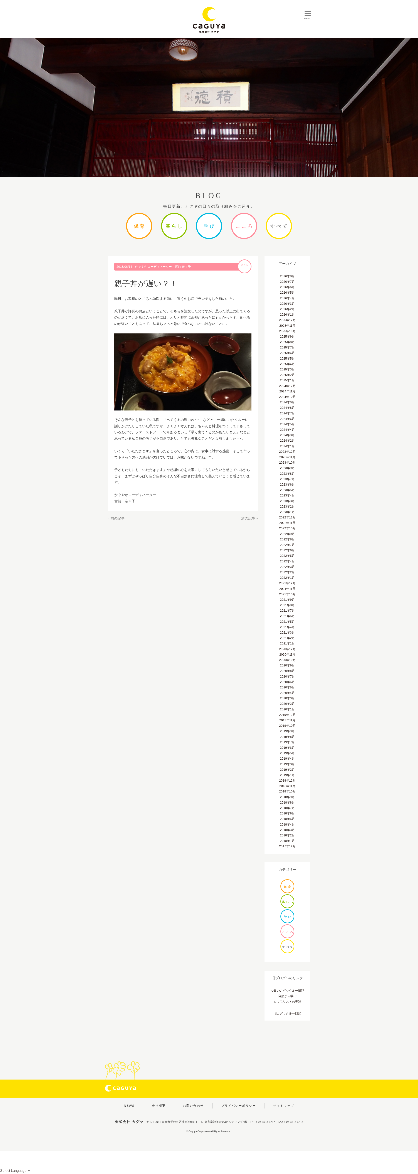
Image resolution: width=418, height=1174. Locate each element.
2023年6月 (287, 484)
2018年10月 (287, 791)
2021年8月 (287, 605)
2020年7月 (287, 676)
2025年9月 (287, 336)
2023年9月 (287, 468)
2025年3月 (287, 369)
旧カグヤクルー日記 (287, 1013)
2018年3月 (287, 830)
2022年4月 (287, 561)
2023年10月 (287, 462)
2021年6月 (287, 616)
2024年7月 (287, 413)
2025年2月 (287, 375)
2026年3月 (287, 303)
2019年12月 (287, 715)
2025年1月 (287, 380)
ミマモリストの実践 (287, 1001)
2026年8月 (287, 276)
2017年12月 (287, 846)
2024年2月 (287, 440)
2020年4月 (287, 693)
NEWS (129, 1105)
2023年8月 (287, 473)
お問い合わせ (193, 1105)
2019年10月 (287, 725)
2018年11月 (287, 786)
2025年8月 (287, 342)
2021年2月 (287, 638)
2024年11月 (287, 391)
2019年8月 (287, 736)
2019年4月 (287, 758)
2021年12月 (287, 583)
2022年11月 (287, 523)
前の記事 (118, 518)
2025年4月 (287, 364)
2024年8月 (287, 407)
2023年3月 (287, 501)
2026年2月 (287, 309)
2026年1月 (287, 314)
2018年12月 (287, 780)
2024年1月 (287, 446)
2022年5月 (287, 555)
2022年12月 (287, 517)
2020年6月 (287, 682)
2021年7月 (287, 610)
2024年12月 (287, 386)
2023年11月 (287, 457)
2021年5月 (287, 621)
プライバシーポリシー (238, 1105)
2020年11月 (287, 654)
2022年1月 (287, 577)
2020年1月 (287, 709)
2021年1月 (287, 643)
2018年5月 (287, 819)
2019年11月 (287, 720)
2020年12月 (287, 649)
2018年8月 (287, 802)
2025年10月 (287, 331)
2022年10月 (287, 528)
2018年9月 (287, 797)
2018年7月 (287, 808)
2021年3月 (287, 632)
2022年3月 (287, 566)
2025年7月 (287, 347)
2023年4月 (287, 495)
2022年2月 (287, 572)
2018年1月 (287, 841)
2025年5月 (287, 358)
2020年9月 (287, 665)
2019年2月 (287, 769)
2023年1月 (287, 512)
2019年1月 (287, 775)
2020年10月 (287, 660)
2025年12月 (287, 320)
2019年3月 (287, 764)
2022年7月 (287, 545)
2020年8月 (287, 671)
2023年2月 (287, 506)
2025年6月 (287, 353)
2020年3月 (287, 698)
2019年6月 (287, 747)
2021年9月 (287, 599)
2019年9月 (287, 731)
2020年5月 (287, 687)
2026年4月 (287, 298)
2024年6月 (287, 418)
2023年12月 (287, 451)
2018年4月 (287, 824)
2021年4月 (287, 627)
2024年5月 (287, 424)
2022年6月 (287, 550)
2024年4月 (287, 429)
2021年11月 (287, 588)
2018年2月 (287, 835)
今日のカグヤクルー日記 (287, 990)
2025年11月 (287, 325)
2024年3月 (287, 435)
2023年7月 (287, 479)
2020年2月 (287, 703)
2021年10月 (287, 594)
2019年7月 (287, 742)
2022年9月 (287, 534)
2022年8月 (287, 539)
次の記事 (248, 518)
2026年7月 (287, 281)
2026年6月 (287, 287)
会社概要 (159, 1105)
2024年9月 (287, 402)
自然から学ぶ (287, 996)
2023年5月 (287, 490)
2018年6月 (287, 813)
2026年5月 (287, 292)
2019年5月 (287, 753)
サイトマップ (283, 1105)
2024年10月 (287, 397)
